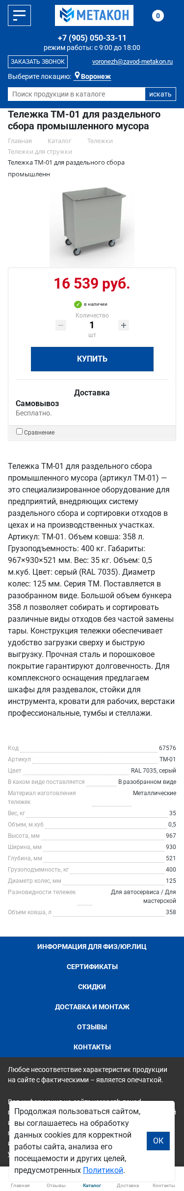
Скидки (92, 987)
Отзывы (92, 1027)
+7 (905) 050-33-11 (92, 38)
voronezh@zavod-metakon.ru (132, 61)
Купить (92, 359)
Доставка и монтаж (92, 1007)
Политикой (103, 1170)
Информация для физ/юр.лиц (92, 946)
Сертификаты (92, 967)
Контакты (92, 1047)
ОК (158, 1140)
